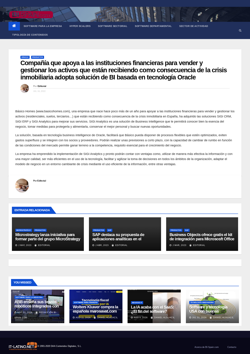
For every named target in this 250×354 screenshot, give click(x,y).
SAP (109, 230)
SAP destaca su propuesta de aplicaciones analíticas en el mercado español (118, 238)
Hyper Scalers (80, 26)
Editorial (42, 86)
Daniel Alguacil (107, 317)
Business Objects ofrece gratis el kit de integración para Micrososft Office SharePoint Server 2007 (202, 238)
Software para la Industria (29, 297)
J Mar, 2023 (179, 245)
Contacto (231, 347)
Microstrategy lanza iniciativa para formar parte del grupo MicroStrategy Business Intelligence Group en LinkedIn (47, 241)
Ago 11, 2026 (83, 317)
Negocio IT (137, 303)
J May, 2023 (24, 245)
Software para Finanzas (85, 302)
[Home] (14, 26)
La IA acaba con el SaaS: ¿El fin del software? (152, 309)
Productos (37, 57)
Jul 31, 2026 (199, 317)
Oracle (25, 57)
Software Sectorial (112, 26)
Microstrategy (23, 230)
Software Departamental (153, 26)
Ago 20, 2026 (24, 312)
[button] (240, 30)
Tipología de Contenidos (30, 34)
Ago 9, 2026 (141, 317)
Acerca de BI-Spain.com (207, 347)
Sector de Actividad (193, 26)
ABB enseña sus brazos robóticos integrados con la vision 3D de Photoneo (36, 306)
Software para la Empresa (43, 26)
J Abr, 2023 (102, 245)
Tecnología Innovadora (202, 302)
